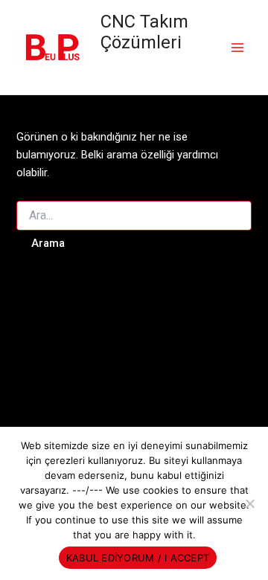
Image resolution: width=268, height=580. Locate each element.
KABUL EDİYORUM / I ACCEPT (137, 558)
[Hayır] (249, 503)
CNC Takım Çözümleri (144, 32)
